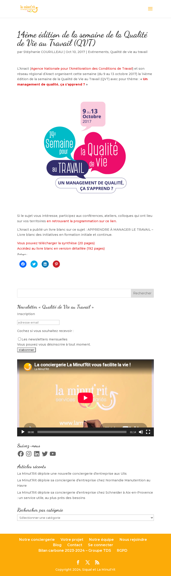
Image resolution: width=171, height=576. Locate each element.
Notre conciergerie (37, 539)
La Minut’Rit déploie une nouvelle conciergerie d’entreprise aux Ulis (72, 474)
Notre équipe (101, 539)
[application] (85, 397)
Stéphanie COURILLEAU (43, 52)
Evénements (98, 52)
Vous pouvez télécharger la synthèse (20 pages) (56, 243)
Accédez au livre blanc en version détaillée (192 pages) (61, 248)
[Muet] (141, 432)
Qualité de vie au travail (128, 52)
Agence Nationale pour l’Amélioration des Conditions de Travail (81, 69)
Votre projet (72, 539)
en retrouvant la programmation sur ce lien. (81, 221)
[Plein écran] (148, 432)
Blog (57, 545)
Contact (74, 545)
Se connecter (100, 545)
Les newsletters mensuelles (44, 339)
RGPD (122, 550)
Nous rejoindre (133, 539)
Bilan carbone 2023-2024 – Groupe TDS (75, 550)
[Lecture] (23, 432)
